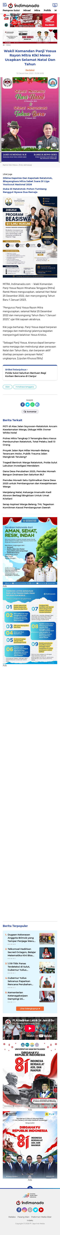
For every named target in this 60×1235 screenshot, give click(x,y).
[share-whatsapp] (32, 404)
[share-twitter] (27, 404)
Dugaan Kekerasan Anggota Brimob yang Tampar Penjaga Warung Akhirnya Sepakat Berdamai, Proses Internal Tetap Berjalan (22, 938)
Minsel (27, 10)
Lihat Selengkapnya (29, 1008)
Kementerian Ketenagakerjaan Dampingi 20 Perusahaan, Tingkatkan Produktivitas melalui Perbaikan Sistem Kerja (22, 995)
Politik (47, 10)
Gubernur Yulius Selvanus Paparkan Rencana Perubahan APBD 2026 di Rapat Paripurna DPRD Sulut (21, 981)
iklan (7, 387)
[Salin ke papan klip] (37, 404)
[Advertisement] (30, 793)
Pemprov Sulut (11, 10)
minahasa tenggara (25, 387)
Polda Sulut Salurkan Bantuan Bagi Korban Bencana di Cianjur (25, 374)
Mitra (37, 10)
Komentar (31, 411)
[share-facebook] (22, 404)
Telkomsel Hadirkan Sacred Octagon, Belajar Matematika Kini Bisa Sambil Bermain (22, 952)
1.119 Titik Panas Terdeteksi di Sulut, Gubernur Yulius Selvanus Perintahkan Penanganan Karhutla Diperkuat (20, 966)
